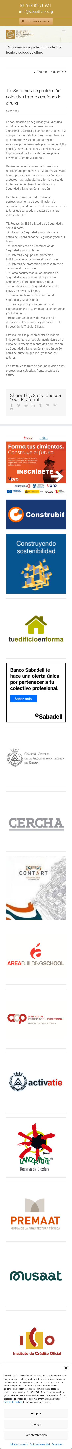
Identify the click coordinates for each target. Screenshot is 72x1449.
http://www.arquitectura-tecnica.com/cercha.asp (13, 821)
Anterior (42, 72)
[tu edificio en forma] (36, 628)
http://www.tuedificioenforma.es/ (13, 628)
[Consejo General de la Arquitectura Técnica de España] (36, 757)
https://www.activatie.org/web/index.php (13, 1082)
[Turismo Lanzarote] (36, 1147)
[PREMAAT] (36, 1211)
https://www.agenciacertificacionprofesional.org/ (13, 1018)
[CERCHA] (36, 821)
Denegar (36, 1424)
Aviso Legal (57, 1444)
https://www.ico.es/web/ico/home (13, 1340)
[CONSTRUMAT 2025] (36, 564)
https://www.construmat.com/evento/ (13, 564)
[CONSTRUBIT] (36, 514)
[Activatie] (36, 1083)
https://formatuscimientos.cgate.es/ (13, 465)
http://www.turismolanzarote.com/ (13, 1147)
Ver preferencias (36, 1435)
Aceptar (36, 1413)
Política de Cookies (13, 1402)
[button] (66, 1368)
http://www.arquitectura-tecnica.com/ (13, 757)
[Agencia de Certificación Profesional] (36, 1018)
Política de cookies (19, 1444)
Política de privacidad (40, 1444)
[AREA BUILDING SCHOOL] (36, 954)
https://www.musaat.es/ (13, 1276)
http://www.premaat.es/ (13, 1211)
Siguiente (57, 72)
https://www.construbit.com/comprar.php (13, 514)
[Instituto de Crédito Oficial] (36, 1340)
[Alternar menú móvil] (64, 32)
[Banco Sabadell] (36, 692)
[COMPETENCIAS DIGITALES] (36, 465)
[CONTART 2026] (36, 888)
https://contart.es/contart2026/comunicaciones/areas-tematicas (13, 887)
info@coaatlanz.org (36, 11)
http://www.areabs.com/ (13, 954)
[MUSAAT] (36, 1276)
